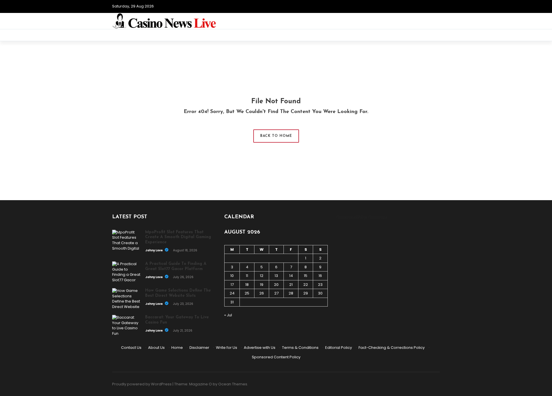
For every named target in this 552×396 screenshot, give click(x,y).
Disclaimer (199, 347)
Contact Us (131, 347)
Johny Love (154, 250)
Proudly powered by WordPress (142, 384)
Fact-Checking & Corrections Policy (392, 347)
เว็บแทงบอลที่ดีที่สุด (351, 217)
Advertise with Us (259, 347)
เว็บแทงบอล (377, 217)
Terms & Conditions (300, 347)
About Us (156, 347)
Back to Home (276, 136)
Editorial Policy (338, 347)
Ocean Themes (232, 384)
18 (247, 284)
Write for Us (226, 347)
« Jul (228, 315)
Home (177, 347)
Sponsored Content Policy (276, 357)
